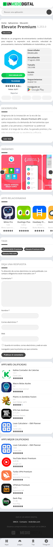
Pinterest (26, 98)
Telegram (36, 98)
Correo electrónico (9, 322)
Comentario (6, 278)
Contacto (23, 522)
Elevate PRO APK (10, 253)
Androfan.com (34, 522)
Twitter (16, 98)
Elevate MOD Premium (12, 249)
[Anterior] (2, 172)
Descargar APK (15, 75)
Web (3, 333)
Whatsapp (47, 98)
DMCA (15, 522)
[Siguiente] (50, 172)
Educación (24, 23)
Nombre (5, 310)
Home (3, 23)
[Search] (49, 12)
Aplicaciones (13, 23)
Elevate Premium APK (35, 249)
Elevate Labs (33, 52)
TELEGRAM (15, 81)
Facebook (6, 98)
